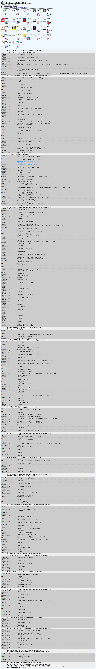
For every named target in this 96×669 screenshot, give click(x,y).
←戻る (2, 1)
